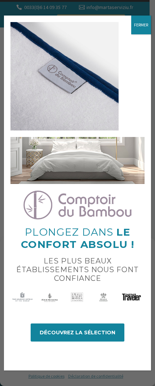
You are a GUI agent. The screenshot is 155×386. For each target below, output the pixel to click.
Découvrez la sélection (77, 332)
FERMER (141, 24)
